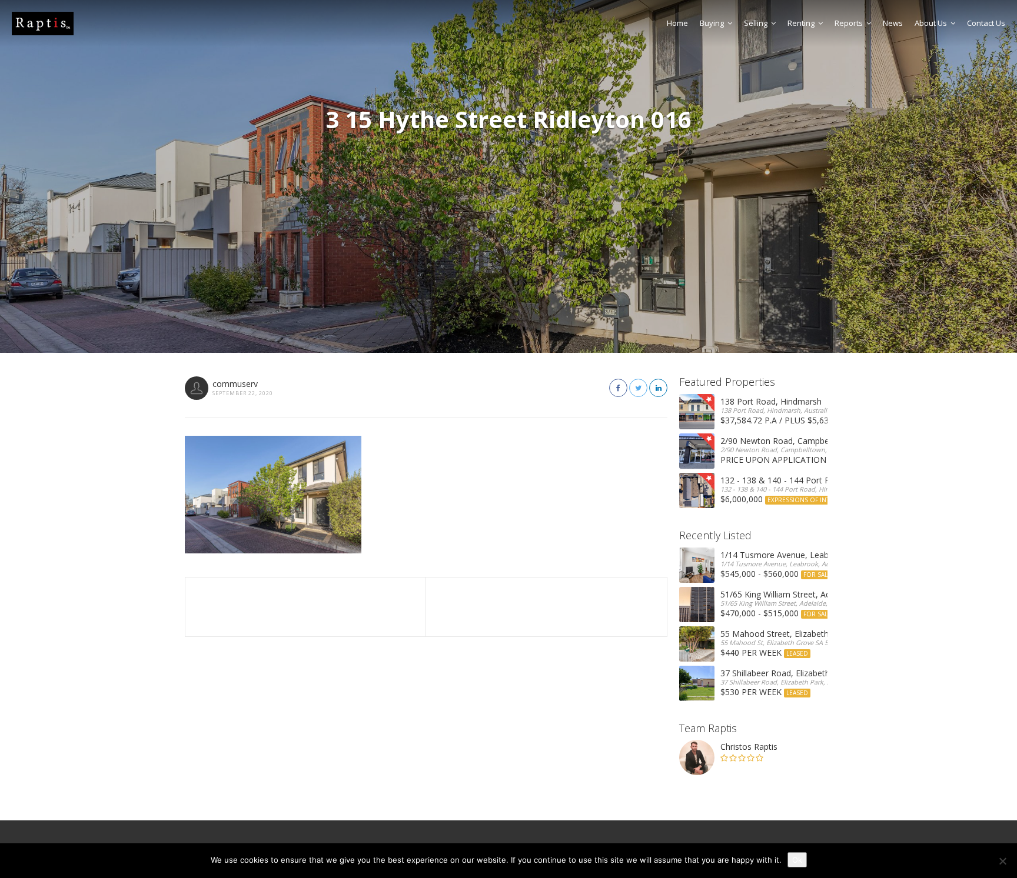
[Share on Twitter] (638, 388)
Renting (801, 23)
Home (677, 23)
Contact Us (986, 23)
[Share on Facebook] (618, 388)
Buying (712, 23)
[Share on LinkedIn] (658, 388)
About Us (931, 23)
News (893, 23)
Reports (849, 23)
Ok (797, 859)
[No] (1002, 861)
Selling (755, 23)
